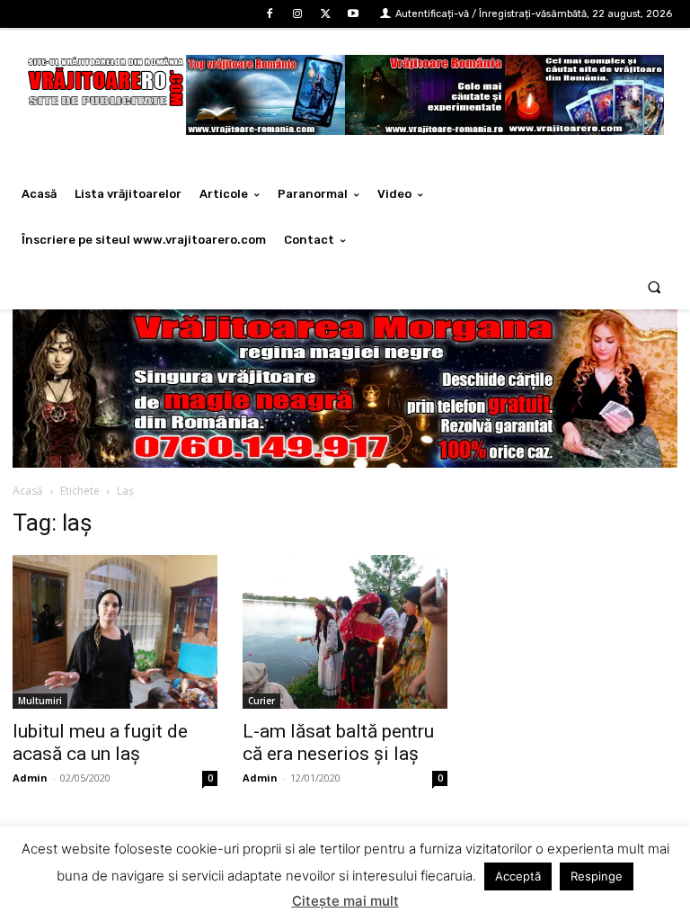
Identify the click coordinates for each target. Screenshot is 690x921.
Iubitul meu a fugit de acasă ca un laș (100, 742)
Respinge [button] (597, 876)
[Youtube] (353, 14)
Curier (261, 700)
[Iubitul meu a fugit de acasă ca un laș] (115, 632)
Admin (30, 777)
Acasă (28, 490)
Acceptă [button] (518, 876)
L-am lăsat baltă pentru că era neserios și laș (338, 742)
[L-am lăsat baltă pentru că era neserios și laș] (345, 632)
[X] (326, 14)
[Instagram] (297, 14)
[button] (654, 286)
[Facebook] (269, 14)
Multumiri (40, 700)
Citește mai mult (345, 900)
